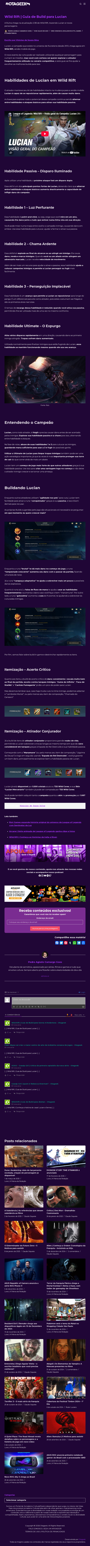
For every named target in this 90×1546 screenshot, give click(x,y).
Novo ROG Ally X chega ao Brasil (19, 1477)
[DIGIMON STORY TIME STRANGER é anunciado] (66, 1156)
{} (41, 1006)
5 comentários (10, 33)
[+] (44, 1006)
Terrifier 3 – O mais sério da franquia (21, 1401)
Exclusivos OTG (69, 31)
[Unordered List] (29, 1006)
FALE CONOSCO (35, 1529)
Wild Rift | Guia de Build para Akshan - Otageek (33, 1102)
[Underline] (20, 1006)
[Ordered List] (26, 1006)
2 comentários (73, 1251)
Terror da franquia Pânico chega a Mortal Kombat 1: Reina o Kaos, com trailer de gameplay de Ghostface (63, 1286)
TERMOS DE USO (32, 1532)
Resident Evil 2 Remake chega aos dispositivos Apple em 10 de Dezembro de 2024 (23, 1326)
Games (78, 31)
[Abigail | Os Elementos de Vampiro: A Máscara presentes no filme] (66, 1350)
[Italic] (17, 1006)
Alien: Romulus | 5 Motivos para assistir (65, 1437)
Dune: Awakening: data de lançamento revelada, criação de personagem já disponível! (22, 1173)
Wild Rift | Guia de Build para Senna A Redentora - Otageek (39, 1023)
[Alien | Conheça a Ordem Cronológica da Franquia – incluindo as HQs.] (66, 1232)
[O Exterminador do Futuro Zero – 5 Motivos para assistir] (23, 1232)
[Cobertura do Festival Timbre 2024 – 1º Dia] (66, 1388)
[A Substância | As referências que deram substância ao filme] (23, 1197)
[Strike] (23, 1006)
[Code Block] (35, 1006)
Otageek (82, 1539)
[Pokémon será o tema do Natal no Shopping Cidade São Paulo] (66, 1310)
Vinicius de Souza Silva (32, 806)
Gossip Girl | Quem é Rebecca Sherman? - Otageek (35, 1084)
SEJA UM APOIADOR (52, 1529)
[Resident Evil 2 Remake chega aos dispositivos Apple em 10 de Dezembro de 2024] (23, 1310)
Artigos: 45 (45, 976)
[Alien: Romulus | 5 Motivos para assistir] (66, 1423)
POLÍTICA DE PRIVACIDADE (53, 1532)
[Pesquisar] (80, 4)
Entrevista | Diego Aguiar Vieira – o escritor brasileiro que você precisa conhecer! (21, 1366)
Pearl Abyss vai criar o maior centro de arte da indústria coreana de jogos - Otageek (43, 1045)
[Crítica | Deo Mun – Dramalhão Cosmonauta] (66, 1197)
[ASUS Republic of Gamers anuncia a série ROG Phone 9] (23, 1269)
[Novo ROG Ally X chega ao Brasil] (23, 1463)
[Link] (38, 1006)
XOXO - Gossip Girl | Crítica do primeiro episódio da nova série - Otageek (45, 1066)
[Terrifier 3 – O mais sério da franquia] (23, 1388)
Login (82, 992)
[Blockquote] (32, 1006)
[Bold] (13, 1006)
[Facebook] (57, 943)
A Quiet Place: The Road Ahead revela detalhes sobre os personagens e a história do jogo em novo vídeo (22, 1439)
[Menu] (85, 4)
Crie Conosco (56, 31)
